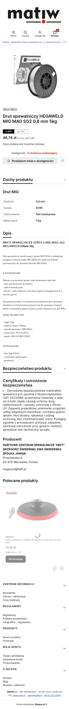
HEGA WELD (10, 109)
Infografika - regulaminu (17, 622)
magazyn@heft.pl (14, 469)
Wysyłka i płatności (14, 684)
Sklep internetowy (30, 704)
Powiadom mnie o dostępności (32, 161)
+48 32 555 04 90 (52, 695)
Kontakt (7, 677)
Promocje (8, 640)
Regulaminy (9, 614)
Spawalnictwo (53, 42)
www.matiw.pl (19, 695)
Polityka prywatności (15, 618)
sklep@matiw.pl (35, 695)
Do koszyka (16, 559)
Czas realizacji (11, 599)
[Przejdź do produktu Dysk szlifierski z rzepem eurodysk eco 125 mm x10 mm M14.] (34, 511)
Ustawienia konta (13, 659)
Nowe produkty (12, 637)
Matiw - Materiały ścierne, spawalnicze (22, 42)
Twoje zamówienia (13, 655)
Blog (5, 681)
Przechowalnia (11, 662)
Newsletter (9, 592)
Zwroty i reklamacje (14, 596)
